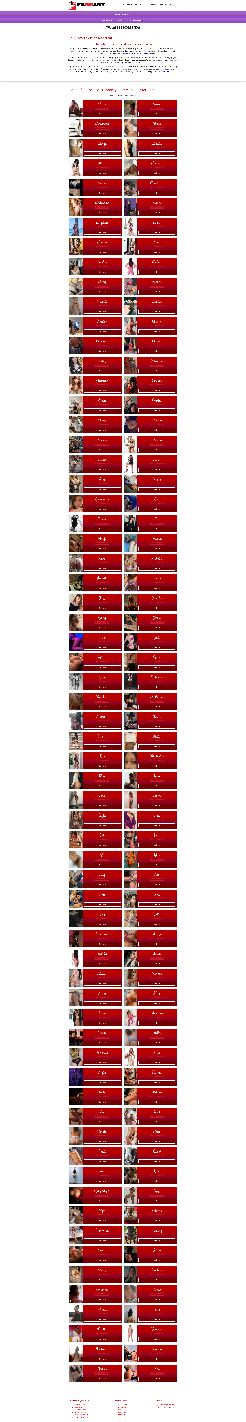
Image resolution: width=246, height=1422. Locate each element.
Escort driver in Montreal (166, 1407)
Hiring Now (164, 5)
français (172, 4)
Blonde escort (122, 1405)
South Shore (143, 53)
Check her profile (102, 108)
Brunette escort (123, 1407)
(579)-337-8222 (165, 72)
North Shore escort (81, 1417)
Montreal (128, 53)
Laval (134, 53)
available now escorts (148, 5)
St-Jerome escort (80, 1410)
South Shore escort (81, 1415)
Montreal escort (79, 1405)
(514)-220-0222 (140, 72)
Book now (102, 114)
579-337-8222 (140, 20)
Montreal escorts (130, 5)
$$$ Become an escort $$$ (166, 1405)
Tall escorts (121, 1415)
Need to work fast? (123, 15)
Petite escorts (122, 1412)
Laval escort (78, 1407)
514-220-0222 (120, 20)
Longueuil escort (80, 1412)
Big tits (119, 1410)
